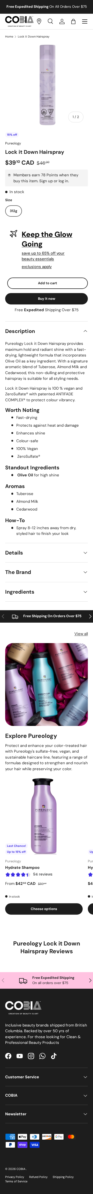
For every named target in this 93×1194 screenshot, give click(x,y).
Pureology (13, 143)
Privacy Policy (14, 1177)
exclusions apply (37, 266)
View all (81, 633)
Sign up (46, 181)
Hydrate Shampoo (22, 867)
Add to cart (47, 283)
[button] (73, 21)
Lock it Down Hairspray (33, 36)
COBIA (21, 1169)
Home (9, 36)
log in (63, 181)
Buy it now (46, 298)
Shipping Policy (63, 1177)
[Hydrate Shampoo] (44, 816)
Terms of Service (16, 1181)
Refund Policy (38, 1177)
